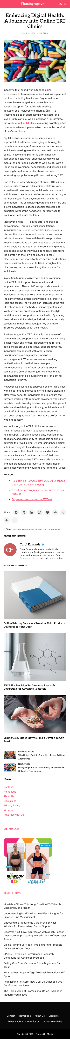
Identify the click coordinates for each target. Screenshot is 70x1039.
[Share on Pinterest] (47, 512)
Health (56, 529)
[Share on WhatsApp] (39, 512)
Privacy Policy (12, 805)
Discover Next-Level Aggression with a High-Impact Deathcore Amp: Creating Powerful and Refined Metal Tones (35, 935)
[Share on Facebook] (16, 512)
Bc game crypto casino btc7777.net (32, 499)
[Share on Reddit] (55, 512)
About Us (9, 796)
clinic (18, 529)
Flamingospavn (33, 4)
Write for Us (11, 810)
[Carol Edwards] (10, 549)
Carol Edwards (30, 544)
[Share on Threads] (7, 520)
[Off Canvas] (5, 4)
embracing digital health (36, 529)
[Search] (65, 4)
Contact (8, 786)
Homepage (10, 791)
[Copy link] (14, 520)
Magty (50, 1034)
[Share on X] (24, 512)
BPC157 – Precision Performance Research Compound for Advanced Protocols (29, 687)
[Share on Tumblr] (63, 512)
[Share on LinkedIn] (32, 512)
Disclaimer (10, 800)
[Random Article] (60, 3)
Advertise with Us (14, 814)
